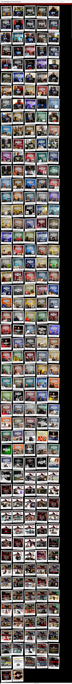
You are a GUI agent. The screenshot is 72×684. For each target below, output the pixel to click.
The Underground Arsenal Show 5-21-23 (56, 402)
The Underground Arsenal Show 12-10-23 (56, 336)
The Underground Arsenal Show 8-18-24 (56, 269)
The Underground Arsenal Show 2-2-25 (44, 229)
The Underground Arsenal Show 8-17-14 (9, 561)
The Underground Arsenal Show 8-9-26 (33, 16)
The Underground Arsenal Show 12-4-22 (33, 455)
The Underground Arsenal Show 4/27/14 (44, 561)
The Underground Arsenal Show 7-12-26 (33, 30)
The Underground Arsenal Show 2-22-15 (45, 522)
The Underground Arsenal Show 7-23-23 (32, 388)
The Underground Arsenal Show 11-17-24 (56, 242)
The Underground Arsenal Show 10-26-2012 (10, 681)
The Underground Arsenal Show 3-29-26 (9, 84)
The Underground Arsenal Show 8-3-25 (56, 177)
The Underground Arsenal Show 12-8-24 (45, 243)
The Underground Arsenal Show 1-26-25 (56, 230)
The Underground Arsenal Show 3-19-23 (45, 428)
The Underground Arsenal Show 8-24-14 (56, 548)
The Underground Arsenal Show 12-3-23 (9, 348)
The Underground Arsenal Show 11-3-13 (45, 587)
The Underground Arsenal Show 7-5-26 (45, 30)
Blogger (38, 683)
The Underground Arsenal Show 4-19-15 (56, 508)
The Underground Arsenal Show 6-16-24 (21, 296)
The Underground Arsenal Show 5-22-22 (44, 468)
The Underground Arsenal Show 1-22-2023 (56, 442)
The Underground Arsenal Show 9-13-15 (9, 495)
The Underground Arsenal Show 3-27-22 (8, 481)
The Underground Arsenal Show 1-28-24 (21, 336)
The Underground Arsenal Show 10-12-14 (21, 548)
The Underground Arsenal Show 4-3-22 (56, 469)
